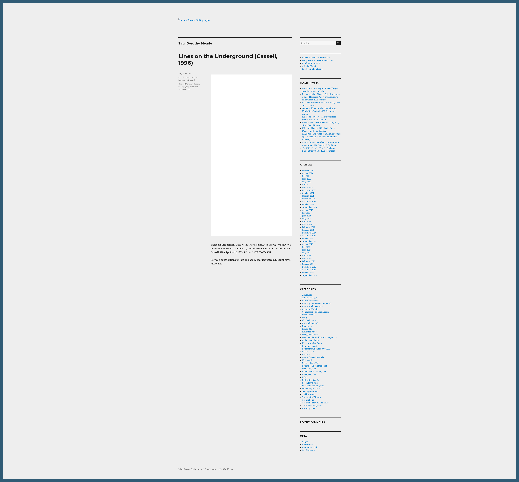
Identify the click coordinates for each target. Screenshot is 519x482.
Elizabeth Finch (309, 320)
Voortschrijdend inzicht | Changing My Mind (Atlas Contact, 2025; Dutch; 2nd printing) (319, 111)
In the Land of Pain (310, 340)
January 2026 (308, 170)
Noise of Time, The (310, 363)
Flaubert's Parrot (309, 332)
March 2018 (307, 224)
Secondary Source (310, 383)
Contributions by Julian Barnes (315, 312)
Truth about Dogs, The (312, 406)
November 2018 (309, 202)
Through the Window (311, 397)
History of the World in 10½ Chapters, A (319, 337)
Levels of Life (308, 352)
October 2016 (308, 272)
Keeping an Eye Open (312, 343)
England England (310, 323)
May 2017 (306, 253)
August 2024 (307, 173)
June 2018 (306, 216)
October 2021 (308, 193)
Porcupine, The (309, 374)
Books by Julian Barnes (312, 306)
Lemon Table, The (310, 346)
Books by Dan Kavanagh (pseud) (316, 303)
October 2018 (308, 204)
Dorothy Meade (192, 84)
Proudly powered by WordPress (219, 469)
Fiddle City (307, 329)
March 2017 (307, 258)
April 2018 (306, 221)
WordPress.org (308, 450)
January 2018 (308, 230)
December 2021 (309, 190)
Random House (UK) (311, 63)
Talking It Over (309, 394)
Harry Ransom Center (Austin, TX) (317, 60)
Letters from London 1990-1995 (316, 349)
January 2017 (307, 264)
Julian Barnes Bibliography (190, 469)
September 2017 (309, 241)
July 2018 (306, 213)
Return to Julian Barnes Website (316, 58)
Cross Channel (308, 315)
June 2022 (306, 179)
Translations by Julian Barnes (315, 403)
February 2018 (308, 227)
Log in (305, 442)
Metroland (190, 80)
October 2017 (307, 238)
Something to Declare (312, 388)
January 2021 (308, 196)
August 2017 (307, 244)
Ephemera (307, 326)
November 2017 (309, 236)
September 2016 (309, 275)
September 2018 (309, 207)
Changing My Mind (310, 309)
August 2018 (307, 210)
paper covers (192, 87)
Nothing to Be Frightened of (314, 366)
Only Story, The (309, 369)
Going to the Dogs (310, 335)
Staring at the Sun (310, 391)
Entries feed (307, 444)
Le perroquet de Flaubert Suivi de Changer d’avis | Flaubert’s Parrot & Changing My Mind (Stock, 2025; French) (321, 97)
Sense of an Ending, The (313, 386)
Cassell (181, 84)
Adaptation (307, 295)
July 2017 (306, 247)
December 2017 (309, 233)
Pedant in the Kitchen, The (314, 371)
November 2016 (309, 270)
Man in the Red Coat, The (313, 357)
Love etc (306, 354)
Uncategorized (308, 408)
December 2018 (309, 199)
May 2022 (306, 182)
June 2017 (306, 250)
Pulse (304, 377)
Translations (308, 400)
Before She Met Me (310, 300)
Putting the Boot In (310, 380)
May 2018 (306, 219)
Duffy (304, 318)
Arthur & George (309, 298)
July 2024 (306, 176)
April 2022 (306, 184)
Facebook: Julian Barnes (312, 69)
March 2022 (307, 187)
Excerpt (181, 87)
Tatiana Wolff (184, 89)
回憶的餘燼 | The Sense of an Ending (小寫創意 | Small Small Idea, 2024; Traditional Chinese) (321, 137)
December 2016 (309, 267)
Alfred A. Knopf (309, 66)
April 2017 (306, 255)
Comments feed (309, 447)
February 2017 (308, 261)
